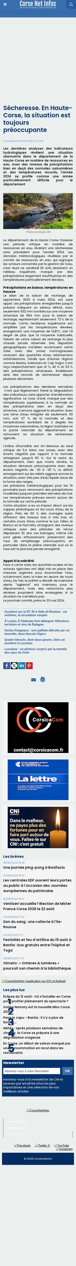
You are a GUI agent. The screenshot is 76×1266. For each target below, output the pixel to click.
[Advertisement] (38, 57)
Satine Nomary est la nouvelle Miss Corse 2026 (36, 971)
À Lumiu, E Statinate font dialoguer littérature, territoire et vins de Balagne (37, 622)
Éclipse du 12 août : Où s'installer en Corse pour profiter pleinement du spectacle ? (37, 960)
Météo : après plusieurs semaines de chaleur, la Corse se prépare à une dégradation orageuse (33, 995)
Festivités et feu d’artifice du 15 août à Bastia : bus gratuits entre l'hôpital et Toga (37, 907)
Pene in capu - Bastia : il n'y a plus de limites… (33, 982)
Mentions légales (16, 1090)
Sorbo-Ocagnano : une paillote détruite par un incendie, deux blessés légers (37, 632)
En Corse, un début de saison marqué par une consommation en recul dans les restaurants (37, 1010)
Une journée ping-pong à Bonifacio (34, 829)
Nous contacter (15, 1096)
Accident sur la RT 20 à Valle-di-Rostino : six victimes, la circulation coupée (35, 613)
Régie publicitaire (16, 1083)
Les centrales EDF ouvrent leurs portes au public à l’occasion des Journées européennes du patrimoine (37, 847)
